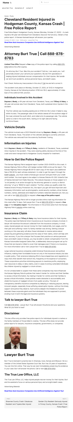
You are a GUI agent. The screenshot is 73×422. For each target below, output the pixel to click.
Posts (12, 16)
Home (6, 2)
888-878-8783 (21, 195)
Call (44, 83)
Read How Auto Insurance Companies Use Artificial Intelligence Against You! (34, 42)
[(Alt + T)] (11, 2)
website (19, 207)
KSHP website (9, 175)
